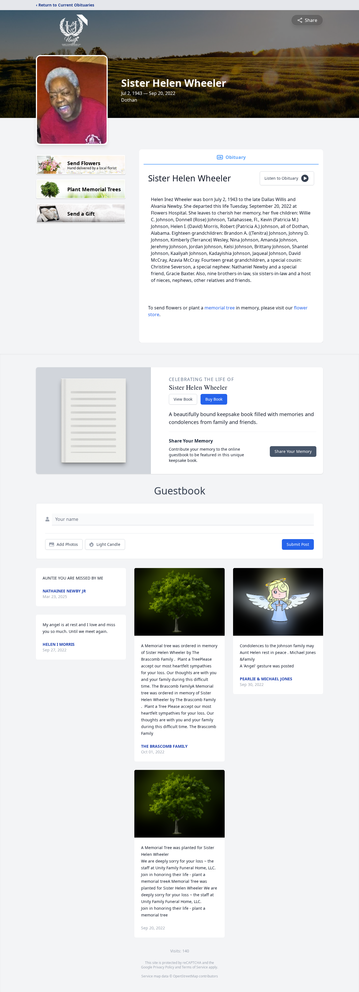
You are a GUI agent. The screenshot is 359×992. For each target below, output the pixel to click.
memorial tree (219, 308)
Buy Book (213, 399)
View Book (183, 399)
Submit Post (298, 544)
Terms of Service (195, 967)
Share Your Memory (293, 451)
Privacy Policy (163, 967)
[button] (179, 602)
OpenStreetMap (185, 976)
